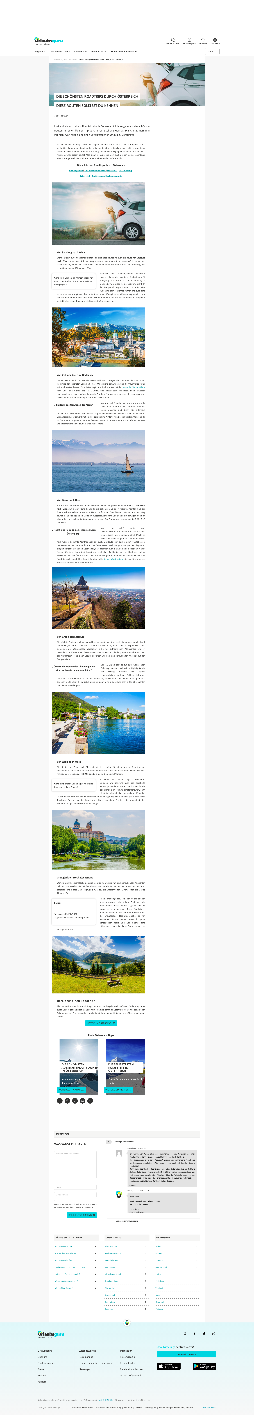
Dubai (157, 1295)
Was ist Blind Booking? (64, 1288)
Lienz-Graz (112, 170)
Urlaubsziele (163, 1237)
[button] (186, 1354)
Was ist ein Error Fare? (64, 1246)
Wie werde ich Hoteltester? (66, 1253)
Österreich (159, 1302)
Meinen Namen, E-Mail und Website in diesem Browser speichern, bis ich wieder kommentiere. (75, 1205)
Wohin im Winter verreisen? (66, 1281)
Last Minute (110, 1267)
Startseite (57, 59)
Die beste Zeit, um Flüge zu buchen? (70, 1267)
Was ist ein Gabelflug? (64, 1260)
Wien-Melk (85, 176)
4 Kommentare (61, 116)
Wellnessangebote (113, 1253)
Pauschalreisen (111, 1260)
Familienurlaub (111, 1281)
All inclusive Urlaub (113, 1274)
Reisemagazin (70, 59)
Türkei (158, 1246)
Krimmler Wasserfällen (134, 387)
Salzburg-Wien (76, 170)
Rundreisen (110, 1302)
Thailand (159, 1288)
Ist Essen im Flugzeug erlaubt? (67, 1274)
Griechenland (161, 1267)
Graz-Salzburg (125, 170)
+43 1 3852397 (106, 1400)
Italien (158, 1274)
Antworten (133, 1185)
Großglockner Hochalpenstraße (107, 176)
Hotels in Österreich (99, 1023)
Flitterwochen (111, 1246)
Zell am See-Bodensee (95, 170)
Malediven (159, 1281)
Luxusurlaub (110, 1295)
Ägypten (158, 1253)
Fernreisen (109, 1309)
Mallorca (159, 1309)
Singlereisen (110, 1288)
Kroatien (159, 1260)
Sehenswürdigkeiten (113, 559)
